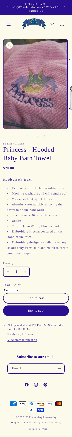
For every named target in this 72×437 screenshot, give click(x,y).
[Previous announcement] (7, 7)
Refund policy (32, 422)
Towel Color (12, 285)
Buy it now (36, 310)
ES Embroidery (33, 417)
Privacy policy (53, 422)
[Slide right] (45, 136)
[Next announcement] (65, 7)
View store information (22, 339)
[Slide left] (27, 136)
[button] (8, 24)
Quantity (8, 263)
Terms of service (38, 429)
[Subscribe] (59, 368)
